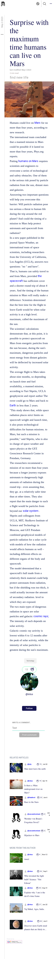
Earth (13, 405)
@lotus (29, 694)
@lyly (29, 764)
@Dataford (31, 797)
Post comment (29, 735)
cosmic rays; (41, 616)
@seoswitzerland (33, 814)
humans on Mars (28, 161)
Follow (29, 708)
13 (26, 669)
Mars (37, 122)
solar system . (31, 510)
